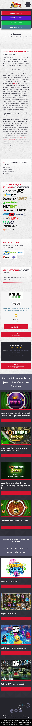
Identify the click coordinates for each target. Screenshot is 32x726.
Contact (14, 715)
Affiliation (20, 715)
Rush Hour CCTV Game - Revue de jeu (13, 684)
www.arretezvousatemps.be (21, 719)
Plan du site (27, 715)
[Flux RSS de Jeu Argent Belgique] (12, 711)
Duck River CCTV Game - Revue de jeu (13, 648)
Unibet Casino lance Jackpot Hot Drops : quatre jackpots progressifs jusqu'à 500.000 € (15, 485)
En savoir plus (20, 724)
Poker (15, 83)
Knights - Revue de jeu (8, 614)
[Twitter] (16, 711)
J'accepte (27, 724)
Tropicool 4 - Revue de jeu (9, 581)
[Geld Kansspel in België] (20, 711)
